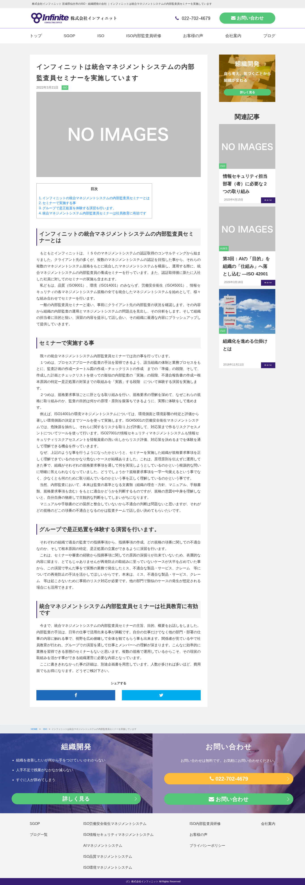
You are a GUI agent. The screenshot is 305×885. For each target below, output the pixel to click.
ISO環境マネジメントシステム (107, 867)
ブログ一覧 (39, 834)
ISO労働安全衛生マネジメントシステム (114, 824)
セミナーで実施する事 (57, 203)
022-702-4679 (195, 18)
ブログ (269, 36)
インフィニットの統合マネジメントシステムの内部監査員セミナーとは (94, 198)
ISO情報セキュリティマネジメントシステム (118, 834)
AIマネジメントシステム (102, 845)
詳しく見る (76, 799)
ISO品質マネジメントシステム (107, 856)
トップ (36, 36)
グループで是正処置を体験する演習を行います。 (77, 208)
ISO (100, 36)
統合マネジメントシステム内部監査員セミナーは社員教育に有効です (92, 213)
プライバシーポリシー (207, 845)
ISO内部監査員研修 (143, 36)
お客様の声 (193, 36)
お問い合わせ (250, 17)
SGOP (69, 36)
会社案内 (233, 36)
